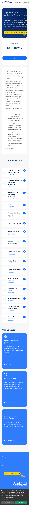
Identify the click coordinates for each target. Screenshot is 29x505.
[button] (2, 2)
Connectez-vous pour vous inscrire (14, 58)
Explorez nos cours (9, 457)
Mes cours (6, 466)
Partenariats (7, 463)
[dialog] (14, 497)
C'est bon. (21, 502)
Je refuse (7, 502)
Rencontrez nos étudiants (11, 460)
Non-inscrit (14, 47)
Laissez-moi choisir (6, 499)
